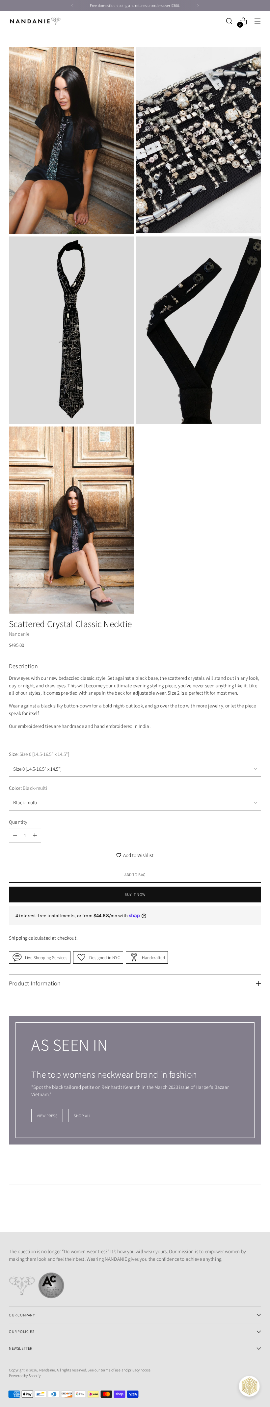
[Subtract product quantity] (15, 835)
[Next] (198, 5)
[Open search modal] (229, 21)
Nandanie (19, 634)
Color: (28, 788)
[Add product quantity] (35, 835)
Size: (39, 754)
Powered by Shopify (24, 1375)
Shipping (18, 938)
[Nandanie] (35, 21)
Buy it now (135, 894)
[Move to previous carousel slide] (240, 1209)
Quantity (18, 822)
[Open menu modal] (257, 21)
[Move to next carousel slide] (255, 1209)
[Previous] (72, 5)
